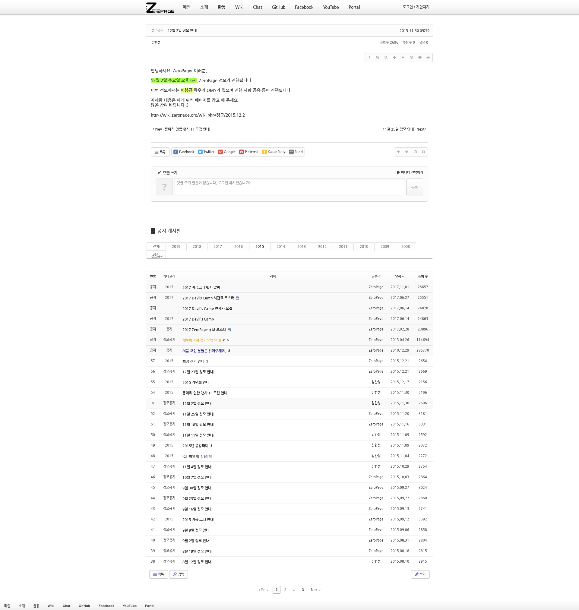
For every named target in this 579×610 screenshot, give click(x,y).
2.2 (198, 114)
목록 (162, 152)
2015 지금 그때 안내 (198, 519)
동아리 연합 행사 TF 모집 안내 (204, 393)
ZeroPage (376, 287)
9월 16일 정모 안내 (196, 509)
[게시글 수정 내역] (411, 57)
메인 (7, 605)
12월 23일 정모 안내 (198, 372)
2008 (405, 246)
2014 (281, 246)
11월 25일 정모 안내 (198, 414)
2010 (364, 246)
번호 (153, 276)
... (294, 590)
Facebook (106, 605)
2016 (238, 246)
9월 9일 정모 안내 (195, 530)
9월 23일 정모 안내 (196, 498)
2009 (385, 246)
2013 (301, 246)
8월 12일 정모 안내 (196, 562)
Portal (149, 605)
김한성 (155, 42)
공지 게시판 (169, 231)
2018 (197, 246)
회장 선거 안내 (193, 361)
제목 (273, 276)
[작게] (386, 57)
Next (315, 590)
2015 (259, 246)
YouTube (130, 605)
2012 (322, 246)
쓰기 (422, 574)
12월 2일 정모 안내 (182, 30)
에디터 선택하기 (411, 172)
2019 (176, 246)
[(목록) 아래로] (403, 57)
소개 (22, 605)
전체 (156, 246)
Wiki (51, 605)
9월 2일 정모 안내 (195, 541)
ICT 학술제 (191, 456)
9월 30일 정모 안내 (196, 488)
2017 (218, 246)
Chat (66, 605)
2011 (343, 246)
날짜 (398, 276)
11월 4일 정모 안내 (196, 467)
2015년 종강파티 (195, 446)
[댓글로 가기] (420, 57)
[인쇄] (428, 57)
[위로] (394, 57)
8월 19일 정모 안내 (196, 551)
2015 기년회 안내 (195, 382)
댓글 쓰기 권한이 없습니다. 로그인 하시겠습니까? (214, 183)
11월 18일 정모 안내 (198, 424)
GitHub (84, 605)
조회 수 (423, 276)
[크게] (377, 57)
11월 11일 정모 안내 (198, 435)
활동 (36, 605)
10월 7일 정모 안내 (196, 477)
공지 (156, 254)
